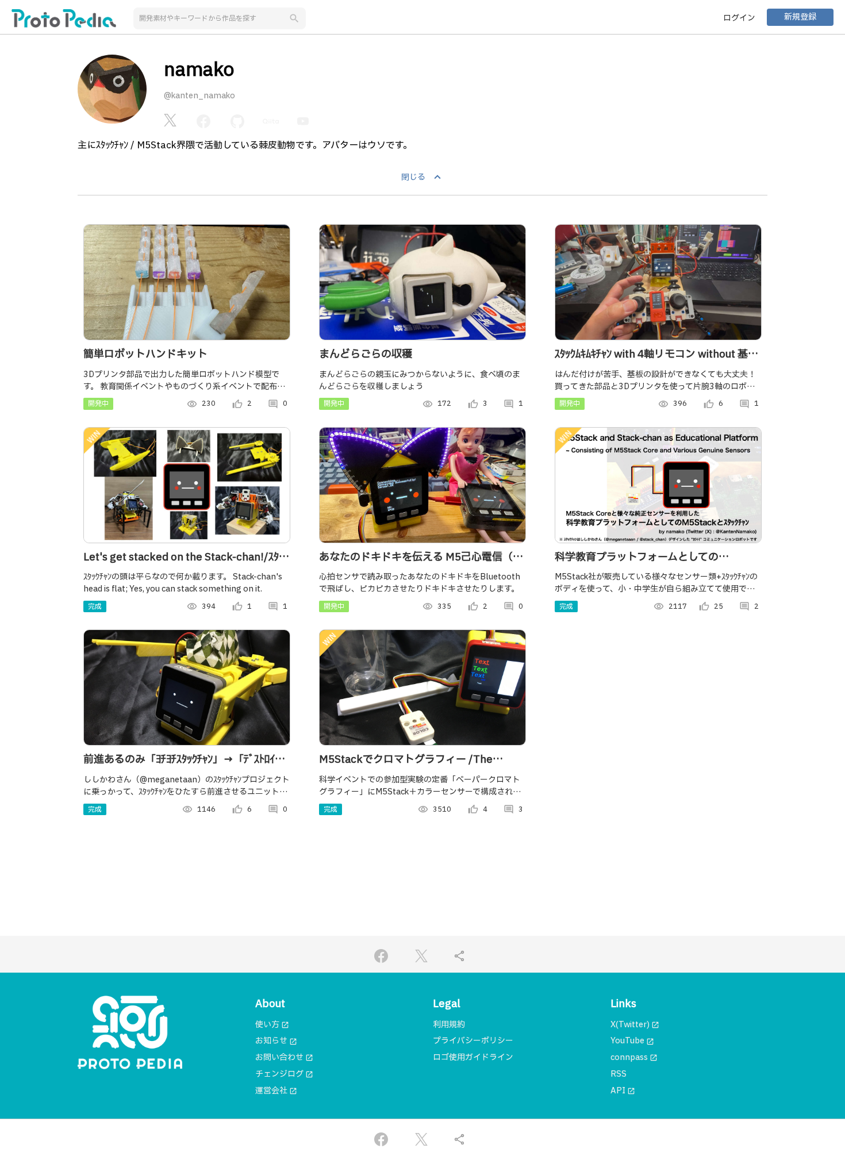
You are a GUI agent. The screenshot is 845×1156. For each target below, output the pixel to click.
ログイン (739, 18)
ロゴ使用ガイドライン (473, 1057)
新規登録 (800, 17)
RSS (618, 1074)
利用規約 (449, 1025)
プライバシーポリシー (473, 1041)
